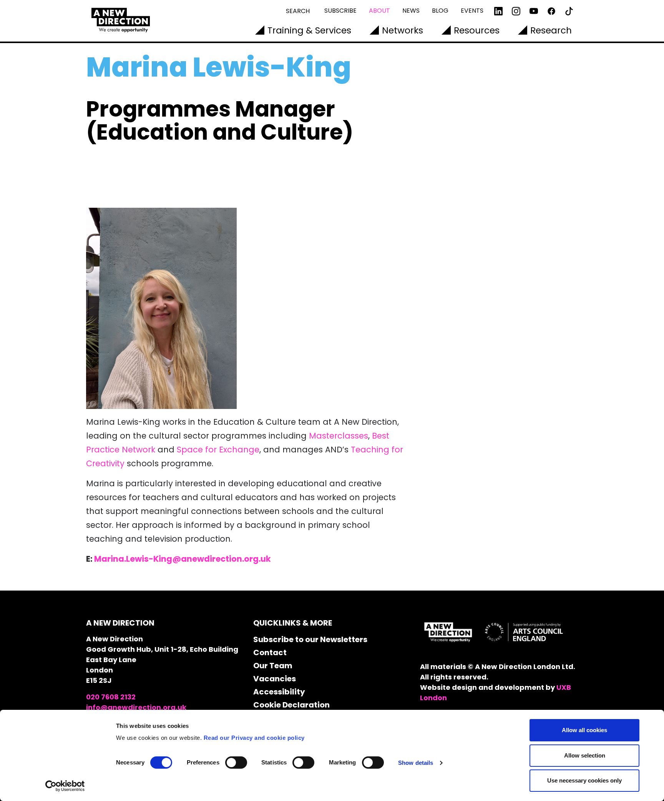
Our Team (272, 665)
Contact (270, 652)
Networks (402, 30)
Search (298, 11)
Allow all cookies (584, 730)
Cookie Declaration (291, 704)
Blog (440, 10)
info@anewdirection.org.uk (136, 707)
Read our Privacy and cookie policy (254, 737)
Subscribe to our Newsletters (310, 639)
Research (551, 30)
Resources (477, 30)
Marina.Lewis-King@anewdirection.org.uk (182, 558)
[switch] (236, 762)
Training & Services (309, 30)
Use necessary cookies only (584, 780)
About (379, 10)
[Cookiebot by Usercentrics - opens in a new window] (65, 786)
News (411, 10)
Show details (415, 762)
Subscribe (340, 10)
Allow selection (584, 755)
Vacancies (274, 678)
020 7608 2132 (111, 697)
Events (472, 10)
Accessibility (279, 691)
